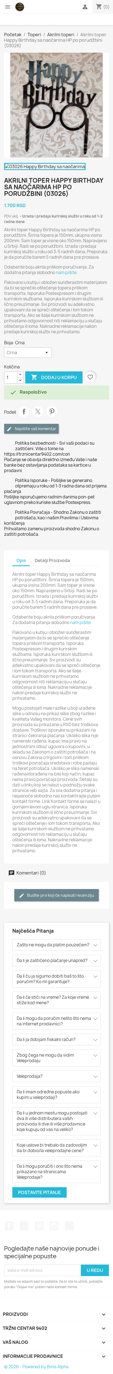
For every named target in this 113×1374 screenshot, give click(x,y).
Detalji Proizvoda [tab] (52, 560)
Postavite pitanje (39, 1192)
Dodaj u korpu (54, 377)
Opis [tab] (21, 560)
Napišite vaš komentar (35, 428)
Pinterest (51, 411)
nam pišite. (67, 272)
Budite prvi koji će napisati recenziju (60, 895)
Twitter (24, 1225)
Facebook (9, 1225)
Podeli (23, 411)
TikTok (69, 1225)
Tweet (37, 411)
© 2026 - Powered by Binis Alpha (36, 1367)
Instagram (54, 1225)
